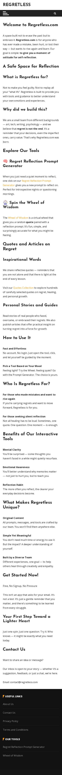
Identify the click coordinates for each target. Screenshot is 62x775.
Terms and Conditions (15, 729)
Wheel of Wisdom (18, 217)
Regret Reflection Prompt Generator (24, 747)
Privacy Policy (10, 721)
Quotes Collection (23, 287)
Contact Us (9, 712)
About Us (8, 704)
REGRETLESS (17, 5)
